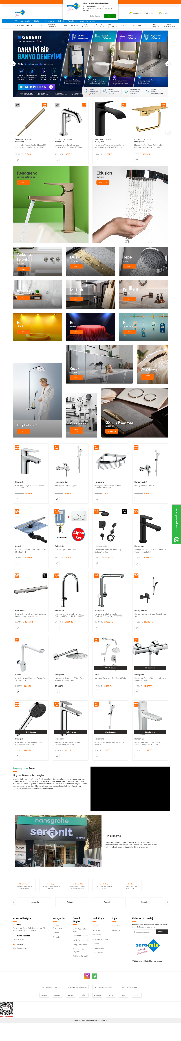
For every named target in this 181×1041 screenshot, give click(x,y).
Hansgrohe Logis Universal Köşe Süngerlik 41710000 (108, 486)
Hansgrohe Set (61, 482)
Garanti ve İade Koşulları (79, 950)
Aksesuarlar (138, 26)
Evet (110, 16)
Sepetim (95, 944)
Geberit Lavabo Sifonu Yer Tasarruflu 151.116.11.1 (30, 679)
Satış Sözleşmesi (80, 944)
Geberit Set (59, 546)
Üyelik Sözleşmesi (80, 940)
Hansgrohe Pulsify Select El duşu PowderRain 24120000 (28, 743)
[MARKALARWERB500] (90, 64)
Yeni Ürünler (25, 21)
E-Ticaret (82, 1020)
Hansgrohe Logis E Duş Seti (66, 485)
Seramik (124, 26)
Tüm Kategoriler (24, 26)
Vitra (97, 675)
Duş (40, 26)
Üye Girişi (116, 930)
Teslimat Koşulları (80, 935)
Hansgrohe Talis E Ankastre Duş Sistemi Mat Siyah (108, 551)
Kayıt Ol (162, 932)
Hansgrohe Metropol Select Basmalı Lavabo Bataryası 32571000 (149, 743)
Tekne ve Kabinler (86, 26)
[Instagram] (87, 976)
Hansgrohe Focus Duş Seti (145, 485)
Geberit (61, 21)
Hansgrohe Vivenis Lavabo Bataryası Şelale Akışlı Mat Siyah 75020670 (110, 146)
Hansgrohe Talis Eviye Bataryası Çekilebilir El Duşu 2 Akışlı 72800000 (69, 615)
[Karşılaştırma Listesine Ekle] (17, 160)
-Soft (76, 1020)
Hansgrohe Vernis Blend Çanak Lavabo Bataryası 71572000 (68, 743)
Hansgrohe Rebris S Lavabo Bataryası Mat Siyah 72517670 (150, 551)
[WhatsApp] (94, 976)
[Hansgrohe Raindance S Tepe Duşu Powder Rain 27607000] (70, 654)
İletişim (95, 926)
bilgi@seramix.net (20, 948)
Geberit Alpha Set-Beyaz (65, 550)
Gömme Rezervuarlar (153, 26)
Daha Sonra (95, 16)
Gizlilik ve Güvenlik (80, 956)
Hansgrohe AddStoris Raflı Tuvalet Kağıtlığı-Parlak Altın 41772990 (148, 146)
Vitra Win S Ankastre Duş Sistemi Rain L (110, 679)
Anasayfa (96, 930)
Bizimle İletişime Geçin (87, 21)
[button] (85, 94)
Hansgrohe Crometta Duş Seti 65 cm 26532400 (109, 743)
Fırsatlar (71, 21)
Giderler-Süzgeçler (99, 26)
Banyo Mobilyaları (169, 26)
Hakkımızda (97, 935)
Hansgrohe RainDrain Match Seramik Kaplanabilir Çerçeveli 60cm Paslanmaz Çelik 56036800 (30, 615)
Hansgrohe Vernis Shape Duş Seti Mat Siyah (150, 615)
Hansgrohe (49, 21)
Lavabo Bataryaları (51, 26)
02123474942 (19, 939)
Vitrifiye (74, 26)
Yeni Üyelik (117, 926)
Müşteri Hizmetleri (100, 939)
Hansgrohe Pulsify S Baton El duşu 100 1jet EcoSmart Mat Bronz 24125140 (30, 146)
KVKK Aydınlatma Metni (80, 930)
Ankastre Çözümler (112, 26)
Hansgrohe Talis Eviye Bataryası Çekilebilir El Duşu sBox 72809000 (108, 615)
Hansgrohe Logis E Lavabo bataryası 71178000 (30, 486)
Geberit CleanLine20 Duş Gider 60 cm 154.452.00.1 (30, 551)
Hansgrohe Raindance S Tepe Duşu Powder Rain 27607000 (69, 679)
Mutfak (64, 26)
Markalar (37, 21)
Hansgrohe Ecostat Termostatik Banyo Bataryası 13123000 (150, 679)
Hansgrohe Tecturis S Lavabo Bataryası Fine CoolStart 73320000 (69, 146)
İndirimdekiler (98, 948)
